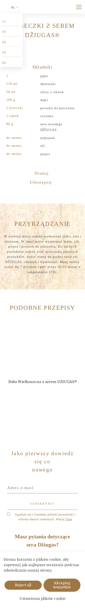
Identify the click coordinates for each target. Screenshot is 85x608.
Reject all (23, 585)
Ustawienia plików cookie (42, 599)
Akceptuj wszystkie (62, 585)
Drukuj (42, 173)
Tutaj (68, 519)
